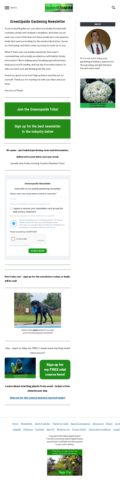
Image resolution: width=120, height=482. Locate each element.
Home (15, 423)
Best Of (50, 429)
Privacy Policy (79, 429)
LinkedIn (17, 429)
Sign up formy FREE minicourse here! (55, 369)
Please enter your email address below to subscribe (33, 194)
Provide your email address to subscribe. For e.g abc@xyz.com (30, 204)
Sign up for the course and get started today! (37, 397)
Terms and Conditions (100, 429)
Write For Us (63, 429)
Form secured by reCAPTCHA (23, 232)
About (109, 423)
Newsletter (26, 423)
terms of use (50, 227)
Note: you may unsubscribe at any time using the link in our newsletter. (32, 216)
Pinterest (28, 429)
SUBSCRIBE (38, 250)
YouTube (39, 429)
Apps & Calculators (80, 423)
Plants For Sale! (60, 423)
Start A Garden (42, 423)
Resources (98, 423)
